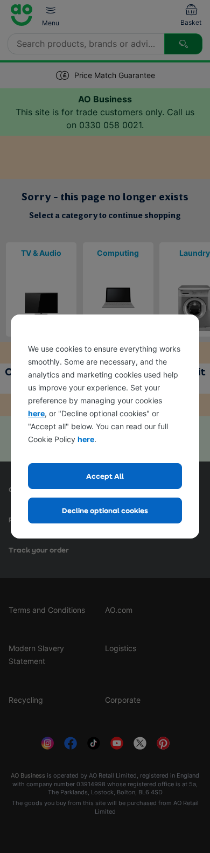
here (36, 413)
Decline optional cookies (105, 510)
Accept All (105, 475)
